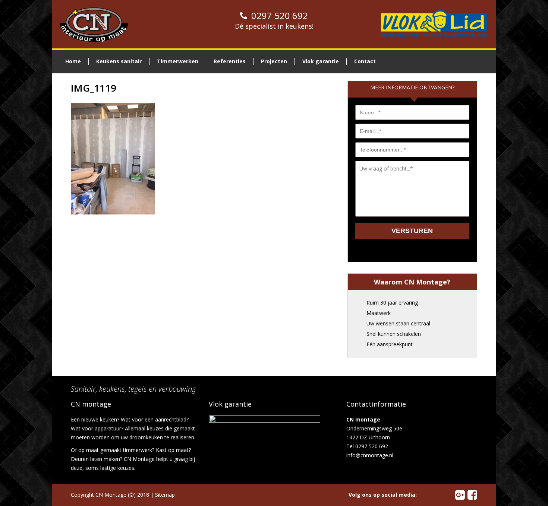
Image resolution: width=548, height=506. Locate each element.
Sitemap (165, 494)
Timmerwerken (177, 61)
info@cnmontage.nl (369, 455)
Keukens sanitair (119, 61)
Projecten (274, 61)
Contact (365, 61)
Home (73, 61)
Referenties (230, 61)
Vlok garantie (320, 61)
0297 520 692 (278, 15)
